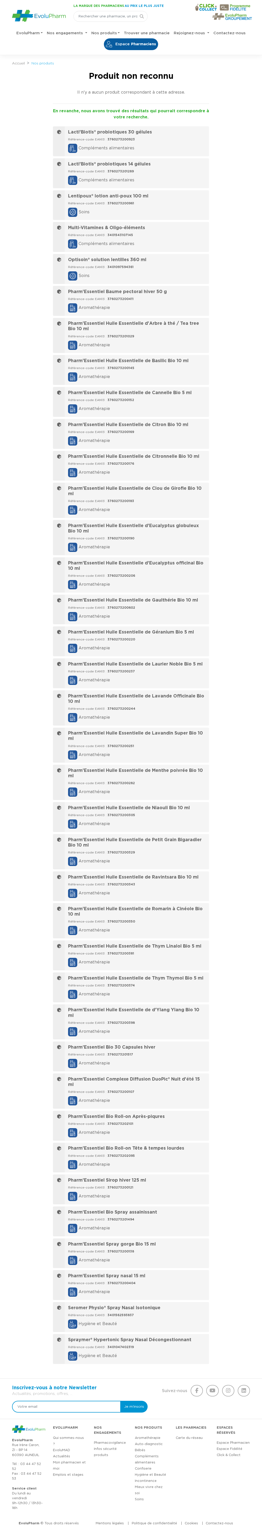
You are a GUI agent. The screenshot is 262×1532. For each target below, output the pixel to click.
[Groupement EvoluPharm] (232, 16)
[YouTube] (212, 1391)
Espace (135, 44)
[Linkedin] (244, 1391)
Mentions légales (110, 1523)
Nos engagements (65, 33)
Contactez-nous (229, 33)
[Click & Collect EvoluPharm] (205, 7)
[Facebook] (197, 1391)
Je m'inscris (134, 1406)
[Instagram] (228, 1391)
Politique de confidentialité (154, 1523)
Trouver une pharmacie (147, 33)
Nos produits (104, 33)
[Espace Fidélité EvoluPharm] (236, 7)
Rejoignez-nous (190, 33)
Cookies (191, 1523)
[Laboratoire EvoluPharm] (39, 15)
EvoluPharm (28, 33)
